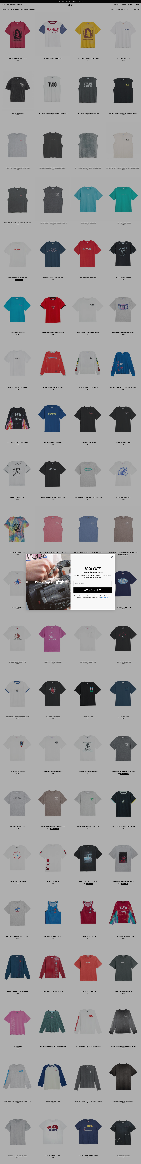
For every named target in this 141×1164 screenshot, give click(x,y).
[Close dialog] (112, 557)
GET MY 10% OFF (92, 590)
